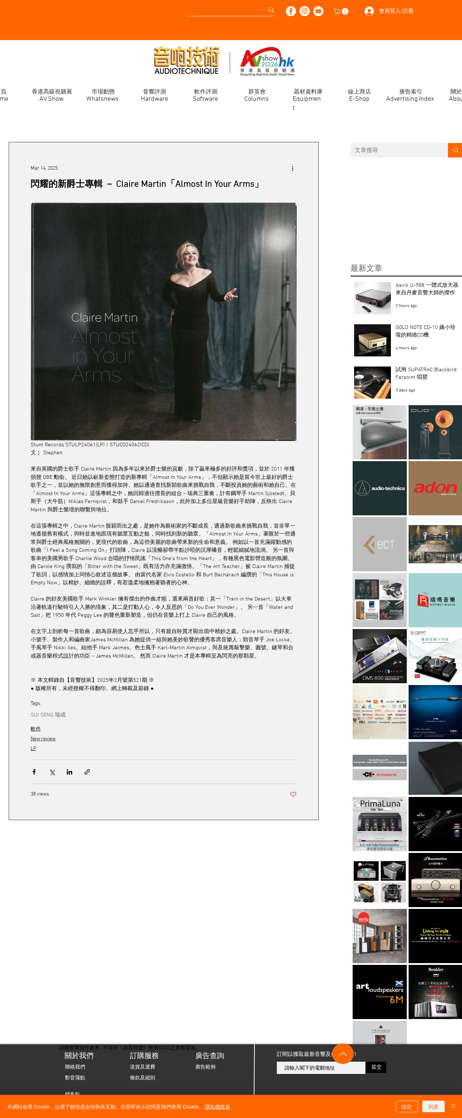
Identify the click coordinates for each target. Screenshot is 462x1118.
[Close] (453, 1106)
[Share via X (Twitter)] (51, 771)
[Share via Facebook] (34, 771)
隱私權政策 (217, 1106)
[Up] (343, 1054)
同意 (433, 1106)
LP (33, 749)
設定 (407, 1106)
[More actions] (292, 168)
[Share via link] (87, 771)
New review (43, 739)
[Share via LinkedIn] (69, 771)
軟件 (36, 729)
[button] (342, 11)
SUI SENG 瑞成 (48, 715)
